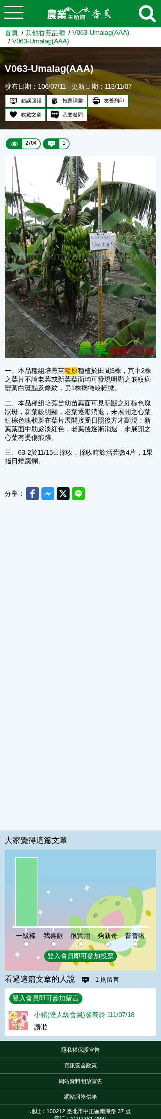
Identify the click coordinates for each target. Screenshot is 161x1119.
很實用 (80, 936)
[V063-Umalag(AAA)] (80, 356)
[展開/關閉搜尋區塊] (147, 13)
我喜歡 (53, 936)
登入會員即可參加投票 (80, 956)
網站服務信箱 (80, 1097)
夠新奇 (108, 936)
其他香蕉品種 (45, 33)
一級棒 (26, 936)
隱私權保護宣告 (80, 1050)
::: (158, 1052)
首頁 (11, 33)
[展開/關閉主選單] (13, 13)
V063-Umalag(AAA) (100, 32)
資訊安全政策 (80, 1065)
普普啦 (135, 936)
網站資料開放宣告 (80, 1081)
